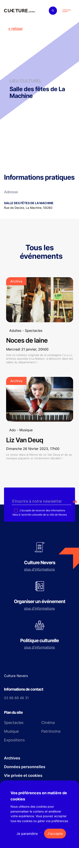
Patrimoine (50, 731)
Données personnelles (24, 767)
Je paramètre (27, 833)
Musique (11, 731)
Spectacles (13, 722)
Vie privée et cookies (23, 775)
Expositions (14, 740)
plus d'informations (39, 569)
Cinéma (48, 722)
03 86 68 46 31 (16, 698)
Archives (12, 758)
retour (17, 28)
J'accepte (55, 833)
